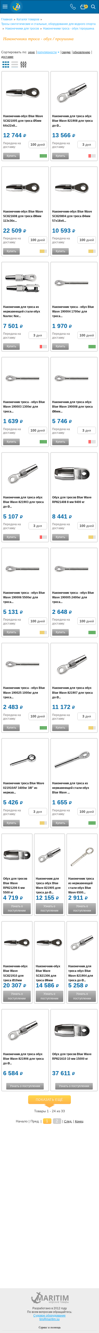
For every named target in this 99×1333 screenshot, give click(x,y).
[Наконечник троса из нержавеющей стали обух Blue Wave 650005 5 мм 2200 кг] (82, 855)
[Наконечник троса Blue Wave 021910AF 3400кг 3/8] (23, 760)
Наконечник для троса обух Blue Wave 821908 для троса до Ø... (72, 120)
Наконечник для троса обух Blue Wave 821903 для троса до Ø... (23, 502)
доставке (7, 57)
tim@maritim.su (49, 1319)
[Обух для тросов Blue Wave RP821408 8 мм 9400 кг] (72, 474)
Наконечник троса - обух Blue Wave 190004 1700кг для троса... (73, 311)
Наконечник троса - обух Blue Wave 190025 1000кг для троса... (24, 692)
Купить (11, 156)
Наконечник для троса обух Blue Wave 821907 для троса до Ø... (72, 692)
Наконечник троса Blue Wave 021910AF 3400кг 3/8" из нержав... (23, 788)
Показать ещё (49, 1100)
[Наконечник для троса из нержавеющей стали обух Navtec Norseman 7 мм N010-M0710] (23, 284)
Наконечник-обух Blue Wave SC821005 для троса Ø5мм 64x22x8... (23, 120)
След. (68, 1121)
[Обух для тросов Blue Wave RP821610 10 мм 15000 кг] (72, 1031)
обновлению (81, 52)
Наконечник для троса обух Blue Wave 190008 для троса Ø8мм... (72, 406)
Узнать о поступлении (17, 908)
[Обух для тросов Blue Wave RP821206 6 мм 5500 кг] (17, 855)
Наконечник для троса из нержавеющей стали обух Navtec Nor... (21, 311)
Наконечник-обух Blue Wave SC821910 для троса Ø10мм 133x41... (15, 976)
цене (31, 52)
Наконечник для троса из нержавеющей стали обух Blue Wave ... (70, 788)
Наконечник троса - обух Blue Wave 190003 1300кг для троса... (24, 406)
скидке (66, 52)
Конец (79, 1121)
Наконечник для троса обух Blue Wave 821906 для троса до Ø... (23, 1058)
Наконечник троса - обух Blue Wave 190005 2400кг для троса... (73, 597)
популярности (47, 52)
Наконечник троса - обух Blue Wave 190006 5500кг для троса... (24, 597)
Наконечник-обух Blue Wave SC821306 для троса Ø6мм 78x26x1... (48, 976)
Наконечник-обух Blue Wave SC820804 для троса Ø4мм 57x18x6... (72, 216)
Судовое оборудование (49, 1315)
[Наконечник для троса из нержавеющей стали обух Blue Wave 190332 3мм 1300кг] (72, 760)
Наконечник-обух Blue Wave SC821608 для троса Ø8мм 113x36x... (23, 216)
